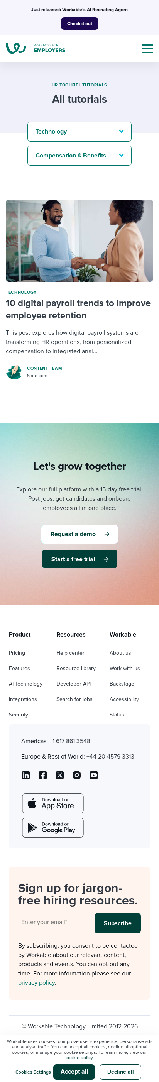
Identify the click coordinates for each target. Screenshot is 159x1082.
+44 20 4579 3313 (110, 756)
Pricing (17, 653)
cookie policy (79, 1057)
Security (18, 714)
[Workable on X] (76, 778)
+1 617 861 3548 (69, 741)
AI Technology (25, 684)
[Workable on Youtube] (59, 778)
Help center (70, 653)
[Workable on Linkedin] (25, 778)
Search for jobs (74, 699)
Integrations (23, 699)
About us (120, 653)
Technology (21, 292)
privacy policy (36, 983)
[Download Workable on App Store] (52, 803)
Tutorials (94, 85)
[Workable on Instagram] (93, 778)
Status (117, 714)
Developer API (73, 684)
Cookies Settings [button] (33, 1072)
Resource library (76, 668)
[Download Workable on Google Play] (52, 828)
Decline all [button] (120, 1071)
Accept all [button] (74, 1071)
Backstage (122, 684)
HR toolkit (65, 85)
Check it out (79, 23)
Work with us (125, 668)
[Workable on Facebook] (42, 778)
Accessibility (124, 699)
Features (19, 668)
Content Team (44, 368)
